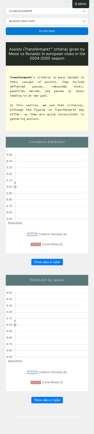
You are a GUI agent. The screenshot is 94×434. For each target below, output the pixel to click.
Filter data (47, 31)
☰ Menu (81, 4)
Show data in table (47, 262)
